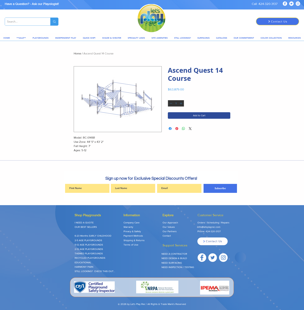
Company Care (132, 222)
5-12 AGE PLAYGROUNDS (89, 244)
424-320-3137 (213, 231)
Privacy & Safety (132, 231)
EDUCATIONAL (83, 262)
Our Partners (170, 231)
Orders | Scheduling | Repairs (213, 222)
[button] (21, 38)
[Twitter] (291, 3)
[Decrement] (170, 103)
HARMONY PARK (84, 266)
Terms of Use (131, 244)
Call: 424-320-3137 (264, 4)
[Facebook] (285, 3)
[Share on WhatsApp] (183, 128)
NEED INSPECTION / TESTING (178, 267)
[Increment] (181, 103)
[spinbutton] (176, 103)
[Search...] (54, 21)
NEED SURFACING (172, 262)
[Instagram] (298, 3)
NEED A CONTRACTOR (174, 253)
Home (77, 53)
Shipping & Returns (134, 240)
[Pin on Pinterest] (177, 128)
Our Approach (170, 222)
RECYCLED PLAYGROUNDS (90, 257)
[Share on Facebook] (170, 128)
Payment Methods (133, 235)
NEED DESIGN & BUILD (174, 258)
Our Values (169, 227)
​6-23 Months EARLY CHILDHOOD (93, 235)
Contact (167, 235)
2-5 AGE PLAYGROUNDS (88, 240)
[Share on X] (190, 128)
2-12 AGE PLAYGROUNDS (89, 249)
